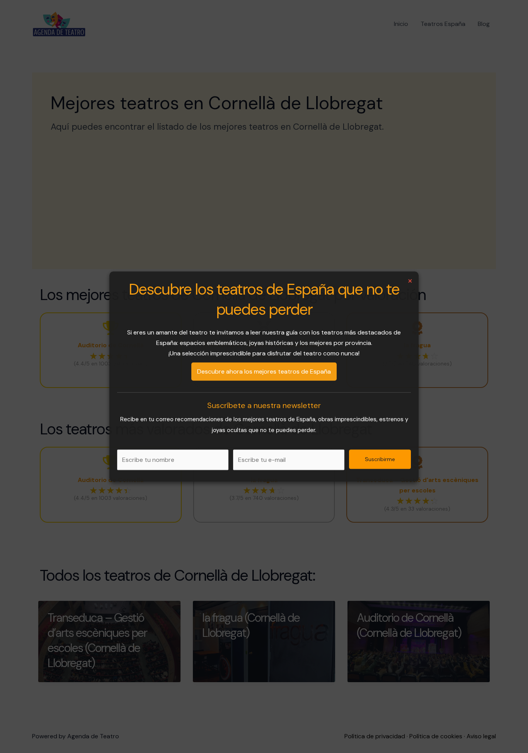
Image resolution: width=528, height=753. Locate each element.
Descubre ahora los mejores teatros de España (264, 371)
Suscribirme (380, 459)
